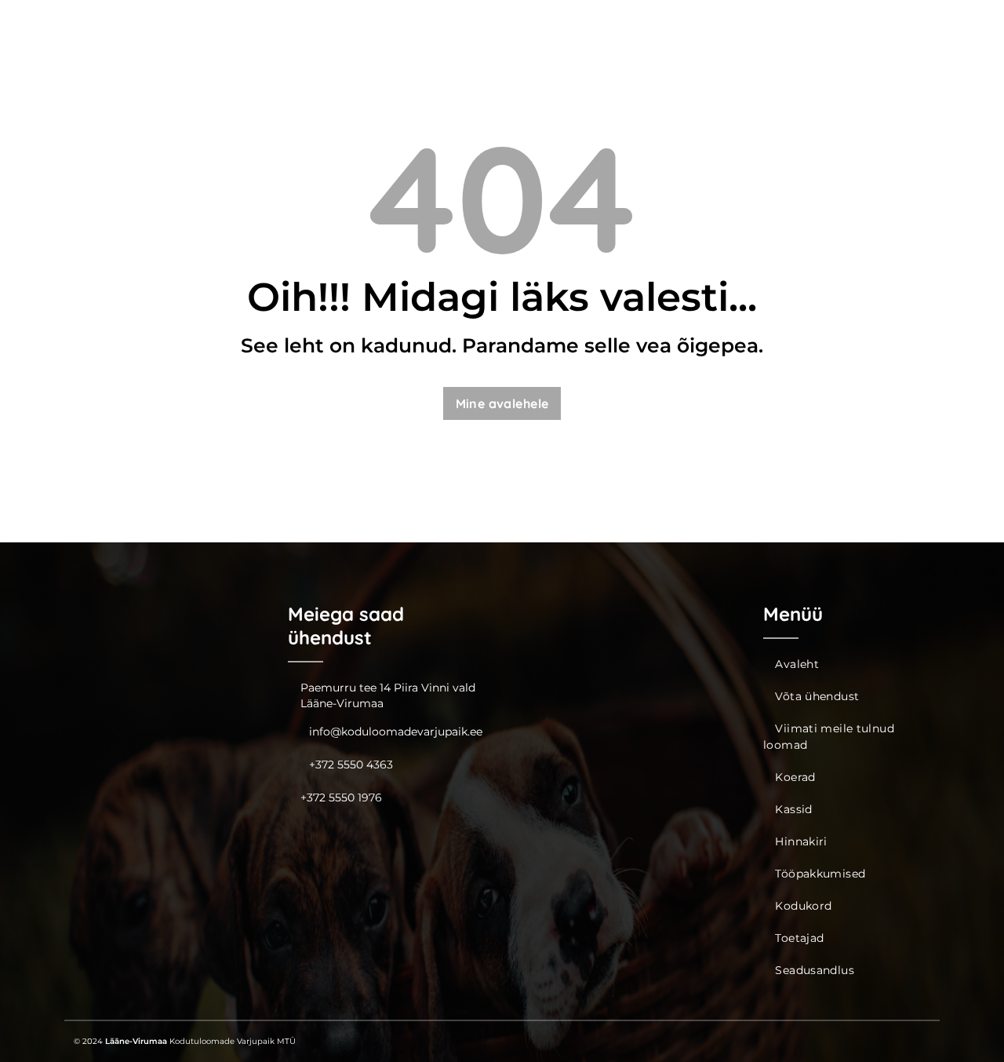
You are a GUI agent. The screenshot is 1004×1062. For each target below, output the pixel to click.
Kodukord (803, 906)
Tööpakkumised (820, 874)
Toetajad (799, 938)
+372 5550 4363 (351, 764)
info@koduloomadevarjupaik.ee (395, 731)
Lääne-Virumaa (136, 1041)
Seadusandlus (814, 970)
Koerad (795, 777)
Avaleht (797, 664)
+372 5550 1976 (341, 797)
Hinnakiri (801, 841)
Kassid (793, 809)
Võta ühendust (817, 696)
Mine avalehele (502, 403)
